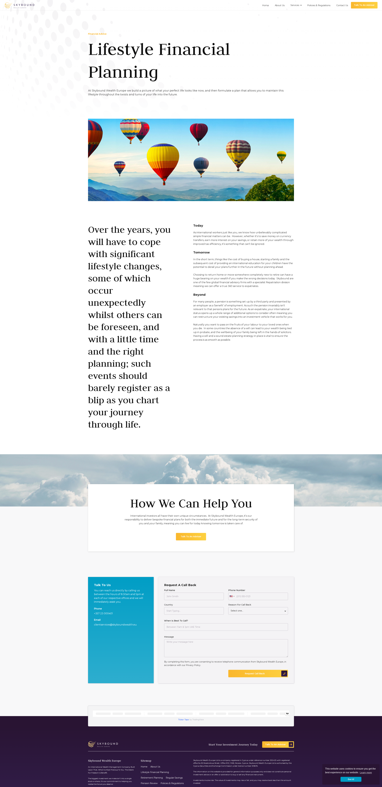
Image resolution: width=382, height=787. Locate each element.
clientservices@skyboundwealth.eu (115, 624)
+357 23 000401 (103, 613)
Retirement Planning (152, 778)
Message (169, 636)
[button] (296, 5)
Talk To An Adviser (364, 5)
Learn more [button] (366, 772)
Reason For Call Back (239, 605)
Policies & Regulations (172, 783)
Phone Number (236, 590)
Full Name (169, 590)
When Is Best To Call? (176, 621)
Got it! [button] (351, 779)
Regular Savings (174, 778)
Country (168, 605)
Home (144, 767)
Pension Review (149, 783)
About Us (155, 767)
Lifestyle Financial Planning (155, 772)
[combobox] (231, 596)
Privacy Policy (193, 665)
